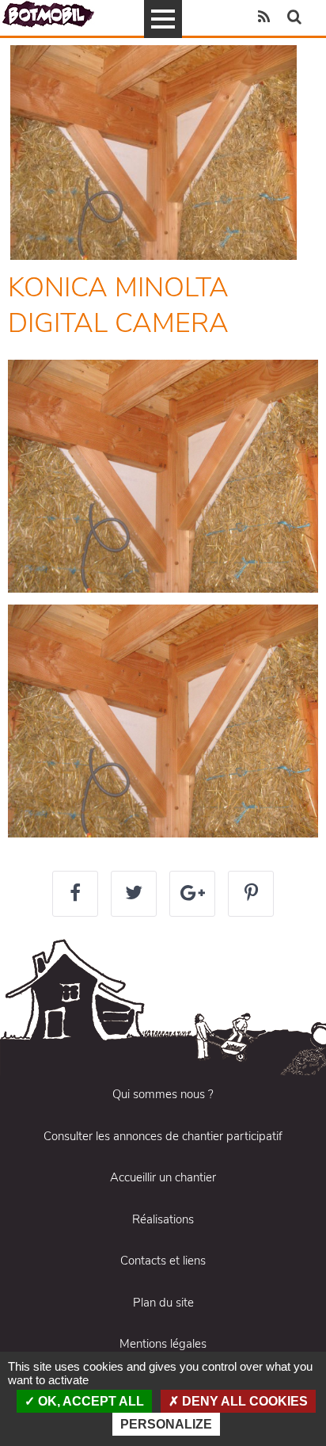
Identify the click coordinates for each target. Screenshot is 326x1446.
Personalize (166, 1424)
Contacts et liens (163, 1261)
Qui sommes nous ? (163, 1094)
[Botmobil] (48, 14)
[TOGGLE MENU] (163, 19)
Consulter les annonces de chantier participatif (163, 1136)
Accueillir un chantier (163, 1177)
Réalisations (163, 1219)
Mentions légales (163, 1344)
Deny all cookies (243, 1401)
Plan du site (163, 1303)
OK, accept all (89, 1401)
